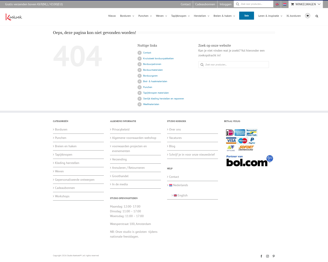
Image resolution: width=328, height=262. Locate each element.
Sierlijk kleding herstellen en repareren (163, 98)
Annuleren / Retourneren (128, 168)
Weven (59, 171)
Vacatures (175, 138)
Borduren (61, 129)
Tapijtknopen (63, 154)
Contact (147, 52)
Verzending (119, 159)
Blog (172, 146)
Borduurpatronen (152, 64)
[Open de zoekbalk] (317, 15)
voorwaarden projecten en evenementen (129, 148)
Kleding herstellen (67, 163)
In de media (120, 184)
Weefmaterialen (151, 104)
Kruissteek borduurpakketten (158, 58)
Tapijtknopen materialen (156, 92)
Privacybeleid (120, 129)
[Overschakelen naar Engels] (277, 4)
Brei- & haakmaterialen (155, 81)
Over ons (175, 129)
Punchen (147, 87)
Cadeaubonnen (65, 188)
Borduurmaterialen (153, 69)
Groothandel (120, 176)
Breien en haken (66, 146)
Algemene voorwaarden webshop (134, 138)
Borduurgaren (150, 75)
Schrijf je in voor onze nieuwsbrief (192, 154)
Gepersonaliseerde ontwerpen (74, 180)
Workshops (62, 196)
